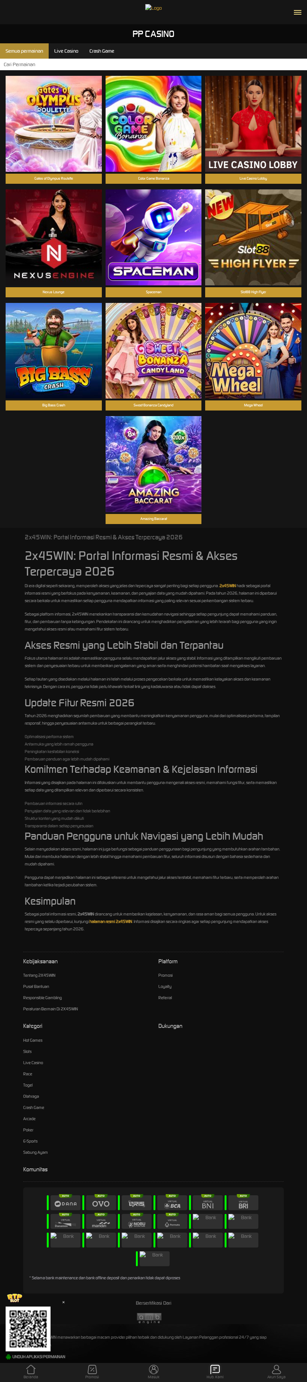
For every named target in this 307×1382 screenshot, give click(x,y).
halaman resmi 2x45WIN (110, 921)
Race (27, 1073)
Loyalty (164, 986)
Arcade (29, 1118)
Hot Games (32, 1040)
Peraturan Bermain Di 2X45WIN (50, 1008)
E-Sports (30, 1141)
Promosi (165, 975)
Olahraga (31, 1096)
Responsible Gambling (42, 997)
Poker (28, 1129)
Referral (165, 997)
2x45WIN (227, 585)
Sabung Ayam (35, 1152)
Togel (28, 1085)
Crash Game (33, 1107)
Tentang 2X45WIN (39, 975)
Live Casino (33, 1062)
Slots (27, 1051)
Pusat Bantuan (36, 986)
